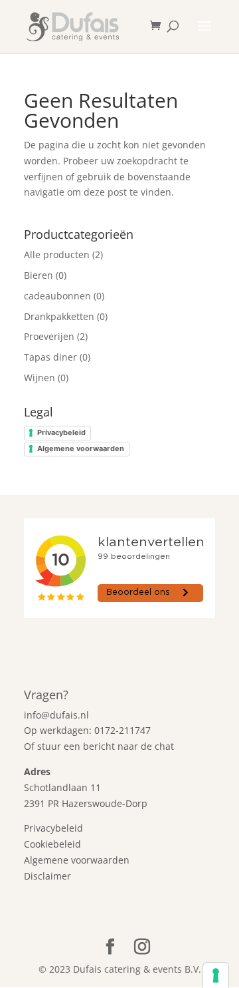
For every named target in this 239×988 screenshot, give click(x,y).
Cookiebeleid (52, 844)
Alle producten (57, 254)
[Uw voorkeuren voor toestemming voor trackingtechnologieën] (215, 975)
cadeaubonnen (57, 295)
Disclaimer (47, 876)
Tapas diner (50, 357)
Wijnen (39, 377)
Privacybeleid (61, 432)
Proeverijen (49, 336)
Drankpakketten (59, 316)
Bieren (38, 275)
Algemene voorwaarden (80, 448)
